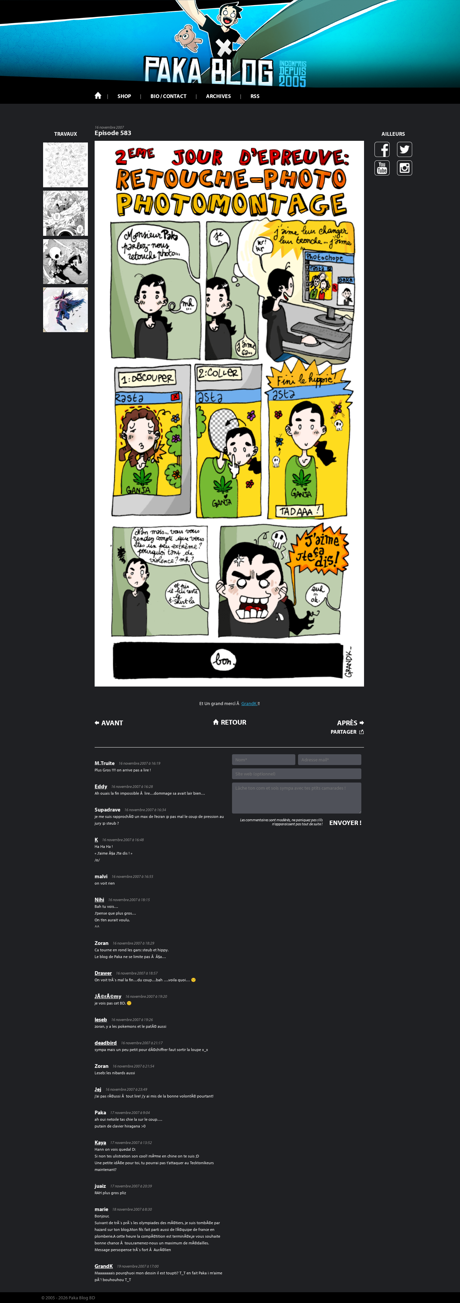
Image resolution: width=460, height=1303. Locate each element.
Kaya (100, 1142)
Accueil (98, 95)
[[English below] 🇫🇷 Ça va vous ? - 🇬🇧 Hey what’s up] (65, 164)
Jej (98, 1089)
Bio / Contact (169, 96)
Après (347, 723)
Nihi (99, 899)
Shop (124, 96)
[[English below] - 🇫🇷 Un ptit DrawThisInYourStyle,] (65, 261)
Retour (233, 722)
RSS (255, 96)
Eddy (101, 786)
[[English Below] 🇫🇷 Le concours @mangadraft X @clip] (65, 213)
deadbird (106, 1042)
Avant (112, 723)
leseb (101, 1019)
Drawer (103, 973)
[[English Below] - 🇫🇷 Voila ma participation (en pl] (65, 309)
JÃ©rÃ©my (108, 996)
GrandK (249, 703)
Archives (218, 96)
